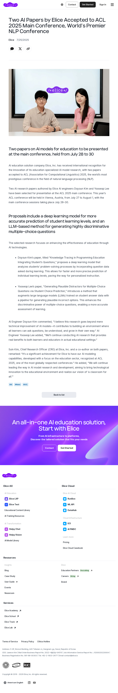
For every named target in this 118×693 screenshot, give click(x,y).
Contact (72, 4)
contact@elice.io (71, 656)
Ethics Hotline (44, 641)
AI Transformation (13, 523)
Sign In (102, 4)
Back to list (59, 395)
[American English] (62, 4)
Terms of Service (10, 641)
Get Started (87, 4)
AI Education (10, 493)
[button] (12, 48)
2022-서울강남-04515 (53, 653)
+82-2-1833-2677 (50, 656)
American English (15, 683)
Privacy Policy (27, 641)
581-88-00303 (30, 656)
